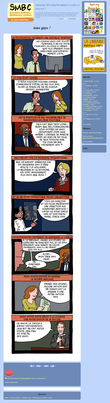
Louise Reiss (89, 90)
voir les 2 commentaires (11, 382)
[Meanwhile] (101, 25)
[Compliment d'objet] (90, 29)
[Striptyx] (94, 25)
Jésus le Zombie (88, 81)
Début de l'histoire (88, 136)
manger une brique (91, 106)
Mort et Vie (89, 114)
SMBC (66, 19)
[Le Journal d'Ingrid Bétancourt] (97, 33)
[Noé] (86, 25)
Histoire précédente (88, 138)
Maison (7, 398)
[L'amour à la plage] (97, 25)
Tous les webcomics (15, 398)
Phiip (77, 19)
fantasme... (89, 110)
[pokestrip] (86, 21)
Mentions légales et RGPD (39, 398)
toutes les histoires (88, 141)
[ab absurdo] (101, 12)
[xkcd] (90, 16)
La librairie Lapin (26, 398)
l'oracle (88, 92)
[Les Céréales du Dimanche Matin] (94, 12)
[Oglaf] (90, 12)
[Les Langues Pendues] (86, 29)
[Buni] (101, 16)
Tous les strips (87, 124)
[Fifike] (86, 16)
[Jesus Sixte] (90, 21)
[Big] (97, 16)
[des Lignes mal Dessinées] (94, 16)
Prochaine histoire (98, 138)
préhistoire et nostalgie (95, 133)
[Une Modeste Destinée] (97, 29)
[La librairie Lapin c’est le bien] (94, 70)
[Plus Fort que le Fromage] (94, 29)
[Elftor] (101, 29)
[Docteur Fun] (94, 21)
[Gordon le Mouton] (90, 25)
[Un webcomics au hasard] (101, 33)
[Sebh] (97, 12)
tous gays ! (89, 101)
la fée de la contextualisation (87, 94)
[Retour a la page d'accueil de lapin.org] (94, 6)
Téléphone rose (90, 119)
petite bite (89, 86)
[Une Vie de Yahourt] (90, 33)
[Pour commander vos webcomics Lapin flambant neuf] (94, 8)
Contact (50, 398)
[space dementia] (101, 21)
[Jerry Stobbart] (94, 33)
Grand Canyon (90, 108)
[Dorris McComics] (97, 21)
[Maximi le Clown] (86, 33)
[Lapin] (86, 12)
